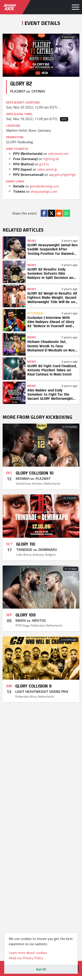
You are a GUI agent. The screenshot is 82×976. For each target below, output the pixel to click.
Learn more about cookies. (28, 952)
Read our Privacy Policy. (26, 957)
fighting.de (51, 158)
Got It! (41, 969)
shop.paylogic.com (43, 191)
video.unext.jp (47, 169)
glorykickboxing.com (44, 186)
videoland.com (58, 153)
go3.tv (44, 164)
